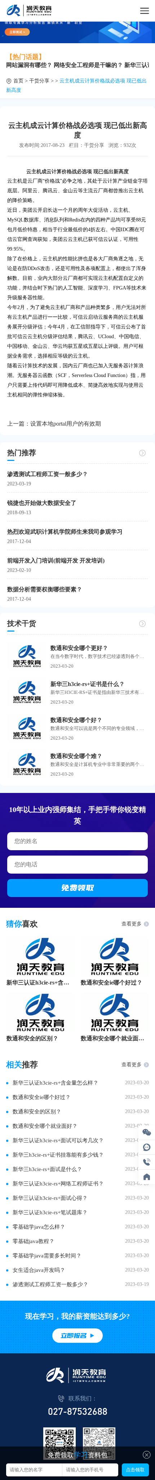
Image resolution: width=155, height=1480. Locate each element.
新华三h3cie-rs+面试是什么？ (47, 1169)
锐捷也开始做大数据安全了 (41, 503)
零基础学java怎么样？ (39, 1227)
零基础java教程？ (33, 1241)
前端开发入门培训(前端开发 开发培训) (56, 560)
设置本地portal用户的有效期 (65, 424)
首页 (18, 81)
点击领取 (135, 1469)
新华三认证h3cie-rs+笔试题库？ (50, 1212)
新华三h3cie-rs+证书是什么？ (87, 684)
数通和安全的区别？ (32, 1038)
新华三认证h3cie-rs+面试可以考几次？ (58, 1140)
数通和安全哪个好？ (76, 720)
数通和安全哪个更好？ (79, 648)
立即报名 (74, 1335)
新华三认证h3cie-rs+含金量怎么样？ (40, 982)
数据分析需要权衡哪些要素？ (44, 589)
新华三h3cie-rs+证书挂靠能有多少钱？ (58, 1155)
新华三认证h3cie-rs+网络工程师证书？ (58, 1184)
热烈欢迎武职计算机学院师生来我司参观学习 (65, 532)
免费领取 (77, 888)
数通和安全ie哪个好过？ (111, 982)
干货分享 (39, 81)
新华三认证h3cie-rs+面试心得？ (50, 1198)
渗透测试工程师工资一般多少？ (47, 474)
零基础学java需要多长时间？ (47, 1256)
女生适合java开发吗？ (39, 1270)
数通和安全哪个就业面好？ (115, 1038)
